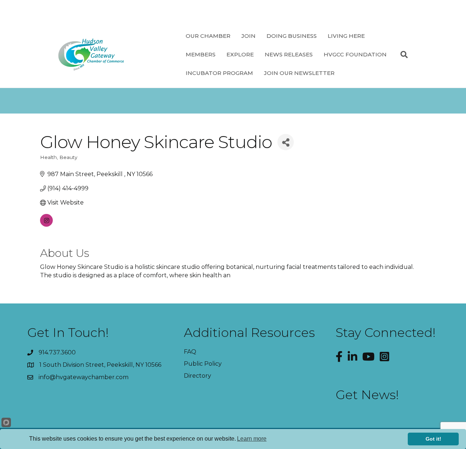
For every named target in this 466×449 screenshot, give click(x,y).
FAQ (190, 351)
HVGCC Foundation (355, 54)
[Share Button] (285, 142)
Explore (240, 54)
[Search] (401, 54)
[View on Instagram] (46, 224)
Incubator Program (219, 72)
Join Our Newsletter (299, 72)
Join (248, 35)
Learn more (251, 439)
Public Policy (203, 363)
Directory (197, 375)
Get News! (367, 394)
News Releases (289, 54)
